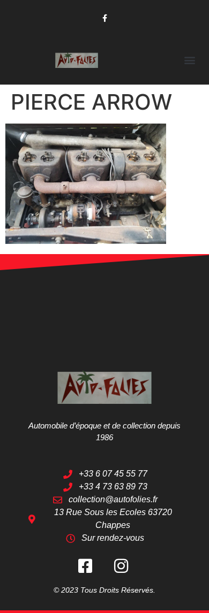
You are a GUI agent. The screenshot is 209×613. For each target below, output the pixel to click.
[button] (189, 59)
